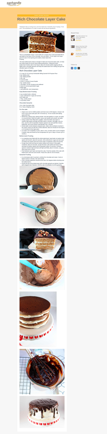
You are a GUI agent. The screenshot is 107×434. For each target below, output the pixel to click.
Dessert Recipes (44, 15)
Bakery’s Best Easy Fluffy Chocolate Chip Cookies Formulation (81, 48)
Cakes (36, 15)
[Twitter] (75, 68)
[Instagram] (79, 68)
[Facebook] (72, 68)
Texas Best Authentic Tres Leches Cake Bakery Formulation (81, 37)
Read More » (79, 40)
